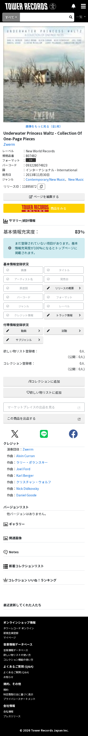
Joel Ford (23, 469)
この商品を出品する (21, 418)
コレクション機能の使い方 (18, 659)
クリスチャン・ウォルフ (33, 482)
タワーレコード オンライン (18, 628)
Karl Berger (25, 475)
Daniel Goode (26, 495)
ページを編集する (46, 196)
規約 (5, 689)
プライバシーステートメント (19, 699)
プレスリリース (12, 716)
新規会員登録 (10, 633)
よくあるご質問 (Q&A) (16, 672)
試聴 (64, 331)
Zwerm (9, 144)
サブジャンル (24, 340)
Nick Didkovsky (27, 488)
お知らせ (8, 677)
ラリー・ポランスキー (32, 462)
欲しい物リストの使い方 (17, 655)
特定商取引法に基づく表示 (18, 694)
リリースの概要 (64, 288)
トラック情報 (64, 315)
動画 (23, 331)
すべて (9, 17)
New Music (76, 179)
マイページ (9, 637)
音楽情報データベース (15, 650)
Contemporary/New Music (45, 179)
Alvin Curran (25, 456)
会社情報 (8, 711)
